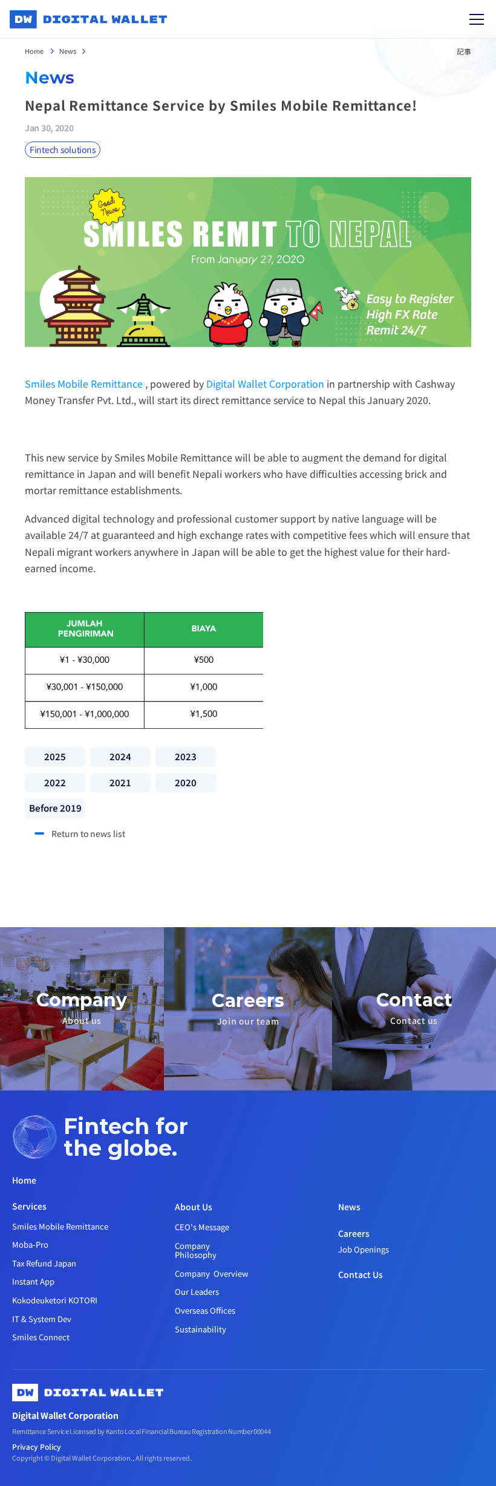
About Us (193, 1207)
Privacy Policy (36, 1446)
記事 (464, 51)
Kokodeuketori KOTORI (54, 1300)
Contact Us (360, 1274)
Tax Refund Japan (44, 1263)
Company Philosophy (196, 1250)
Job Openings (363, 1249)
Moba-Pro (30, 1244)
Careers (354, 1233)
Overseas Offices (205, 1310)
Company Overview (211, 1273)
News (67, 51)
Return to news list (88, 833)
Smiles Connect (41, 1337)
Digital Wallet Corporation (265, 383)
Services (29, 1206)
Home (35, 51)
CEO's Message (202, 1227)
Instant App (33, 1281)
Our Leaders (197, 1291)
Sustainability (200, 1329)
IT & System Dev (41, 1319)
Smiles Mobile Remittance (84, 383)
